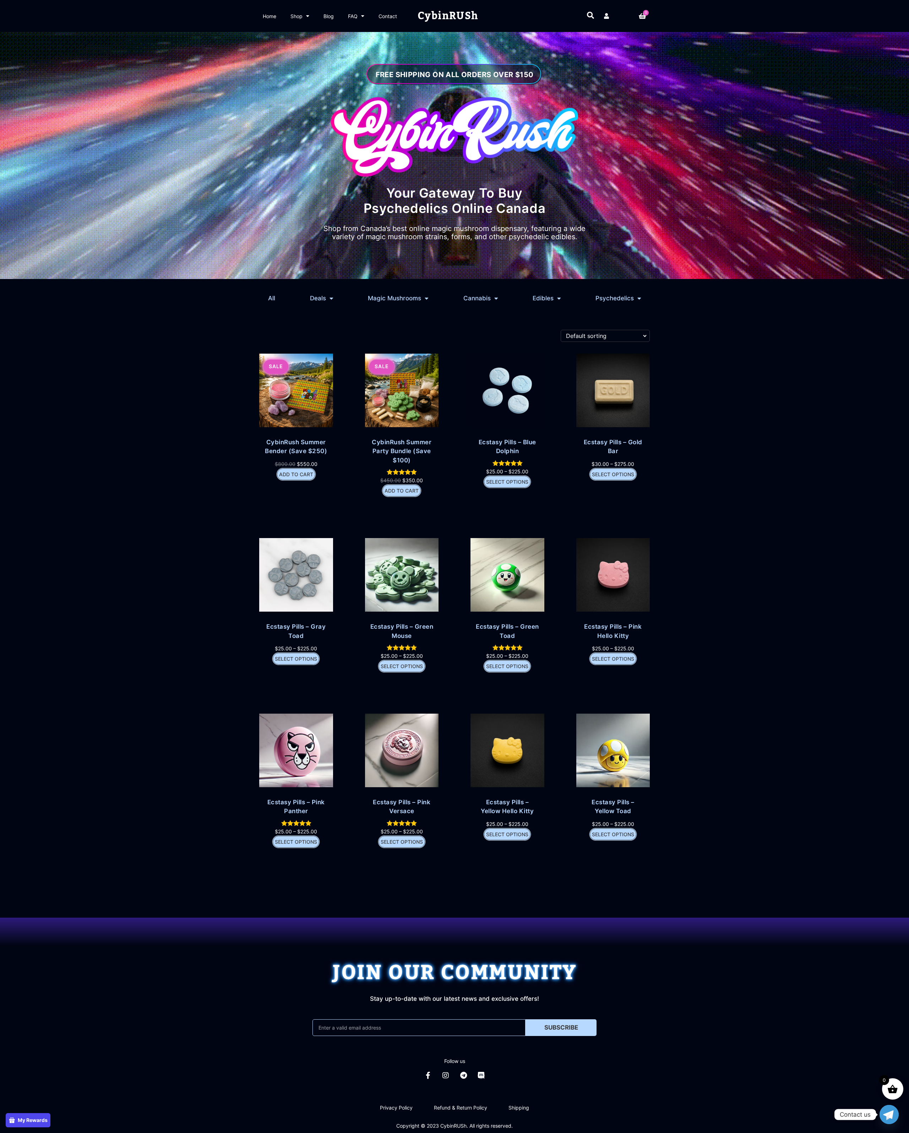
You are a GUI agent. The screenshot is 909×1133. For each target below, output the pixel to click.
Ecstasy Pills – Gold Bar (613, 447)
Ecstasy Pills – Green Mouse (402, 631)
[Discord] (481, 1075)
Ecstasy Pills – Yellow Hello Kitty (507, 807)
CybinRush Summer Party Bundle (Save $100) (401, 451)
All (271, 298)
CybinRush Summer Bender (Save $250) (296, 447)
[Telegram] (463, 1075)
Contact (388, 16)
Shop (296, 16)
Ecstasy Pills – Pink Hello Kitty (613, 631)
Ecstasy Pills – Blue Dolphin (507, 447)
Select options (507, 482)
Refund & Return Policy (460, 1108)
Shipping (518, 1108)
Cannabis (477, 298)
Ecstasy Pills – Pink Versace (401, 807)
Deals (318, 298)
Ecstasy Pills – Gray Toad (296, 631)
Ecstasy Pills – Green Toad (507, 631)
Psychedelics (614, 298)
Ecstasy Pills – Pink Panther (296, 807)
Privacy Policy (396, 1108)
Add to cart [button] (296, 474)
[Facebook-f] (427, 1075)
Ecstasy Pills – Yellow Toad (613, 807)
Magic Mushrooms (394, 298)
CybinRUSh (448, 16)
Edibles (543, 298)
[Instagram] (445, 1075)
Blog (328, 16)
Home (269, 16)
